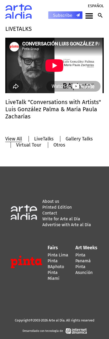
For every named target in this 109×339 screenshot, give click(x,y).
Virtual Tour (28, 145)
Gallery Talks (79, 139)
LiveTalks (43, 139)
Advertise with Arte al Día (66, 224)
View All (13, 139)
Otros (59, 145)
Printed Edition (57, 207)
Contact (49, 213)
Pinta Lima (58, 255)
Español (96, 5)
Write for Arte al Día (61, 218)
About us (50, 201)
